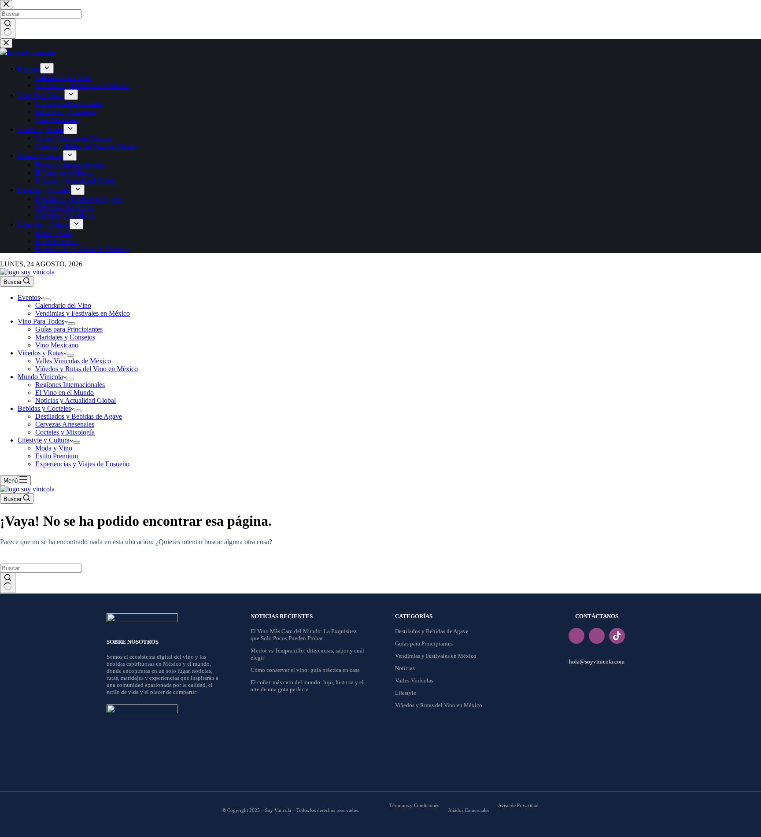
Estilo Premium (56, 456)
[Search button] (7, 583)
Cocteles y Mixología (65, 432)
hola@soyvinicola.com (596, 661)
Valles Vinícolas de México (73, 361)
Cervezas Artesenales (64, 424)
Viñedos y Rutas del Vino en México (86, 368)
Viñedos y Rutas (40, 353)
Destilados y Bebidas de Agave (78, 416)
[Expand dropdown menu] (47, 300)
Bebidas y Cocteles (44, 408)
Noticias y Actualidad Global (75, 400)
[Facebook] (576, 636)
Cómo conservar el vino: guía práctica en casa (305, 670)
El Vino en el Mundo (64, 392)
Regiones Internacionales (70, 384)
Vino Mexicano (56, 345)
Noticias (405, 668)
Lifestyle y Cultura (44, 440)
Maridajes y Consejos (65, 337)
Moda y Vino (53, 448)
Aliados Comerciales (468, 810)
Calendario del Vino (63, 305)
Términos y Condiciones (414, 805)
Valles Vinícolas (414, 680)
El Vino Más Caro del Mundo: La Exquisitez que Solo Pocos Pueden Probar (304, 635)
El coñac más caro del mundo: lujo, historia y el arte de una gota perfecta (307, 686)
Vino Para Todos (41, 321)
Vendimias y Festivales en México (82, 313)
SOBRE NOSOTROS (133, 641)
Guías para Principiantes (69, 329)
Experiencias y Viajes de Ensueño (82, 464)
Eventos (29, 297)
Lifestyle (405, 693)
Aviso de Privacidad (518, 805)
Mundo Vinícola (40, 376)
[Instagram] (597, 636)
